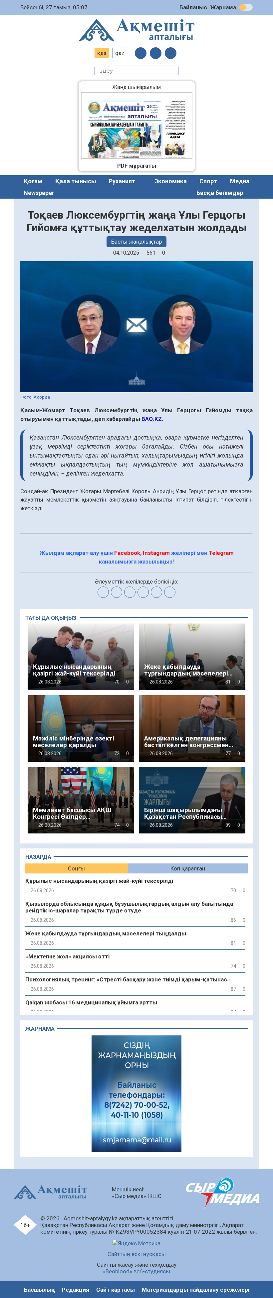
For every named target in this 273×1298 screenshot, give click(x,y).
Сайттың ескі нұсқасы (137, 1254)
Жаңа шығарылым (141, 87)
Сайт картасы (115, 1289)
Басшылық (39, 1289)
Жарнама (223, 7)
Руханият (122, 181)
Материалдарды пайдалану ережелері (195, 1289)
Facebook (127, 553)
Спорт (208, 181)
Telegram (221, 553)
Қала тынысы (75, 181)
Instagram (156, 553)
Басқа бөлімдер (219, 192)
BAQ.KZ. (152, 419)
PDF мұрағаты (136, 165)
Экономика (170, 181)
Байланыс (193, 7)
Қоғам (33, 181)
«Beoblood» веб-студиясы (136, 1271)
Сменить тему (246, 7)
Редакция (75, 1289)
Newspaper (39, 192)
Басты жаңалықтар (136, 241)
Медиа (239, 181)
